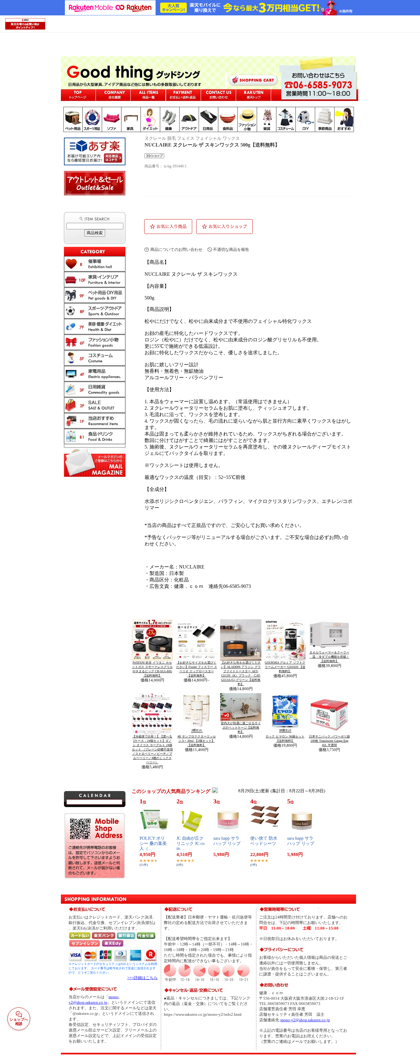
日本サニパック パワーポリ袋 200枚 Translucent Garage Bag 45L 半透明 (329, 741)
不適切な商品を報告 (231, 249)
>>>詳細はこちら (142, 977)
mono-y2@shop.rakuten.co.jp (305, 1020)
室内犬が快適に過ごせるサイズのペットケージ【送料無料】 (241, 727)
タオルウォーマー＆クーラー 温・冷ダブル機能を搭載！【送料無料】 (329, 657)
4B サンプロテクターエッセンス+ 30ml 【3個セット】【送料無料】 (196, 741)
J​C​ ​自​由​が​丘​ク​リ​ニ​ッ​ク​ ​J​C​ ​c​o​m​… (190, 843)
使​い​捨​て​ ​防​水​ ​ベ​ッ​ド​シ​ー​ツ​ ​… (264, 843)
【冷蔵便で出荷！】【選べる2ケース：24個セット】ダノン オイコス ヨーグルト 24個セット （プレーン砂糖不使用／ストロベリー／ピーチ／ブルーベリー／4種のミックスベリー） (152, 749)
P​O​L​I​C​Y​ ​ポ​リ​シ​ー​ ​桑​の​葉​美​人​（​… (153, 843)
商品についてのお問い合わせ (176, 249)
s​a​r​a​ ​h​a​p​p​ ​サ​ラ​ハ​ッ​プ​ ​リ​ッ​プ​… (226, 843)
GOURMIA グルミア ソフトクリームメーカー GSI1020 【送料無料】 (285, 667)
